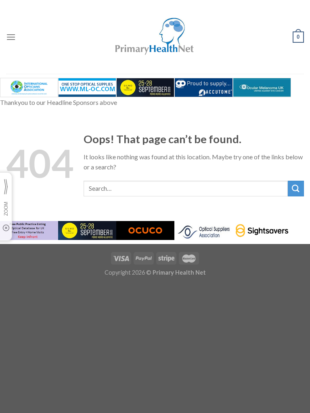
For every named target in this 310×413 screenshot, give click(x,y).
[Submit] (296, 188)
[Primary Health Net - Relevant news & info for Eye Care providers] (155, 36)
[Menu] (11, 37)
